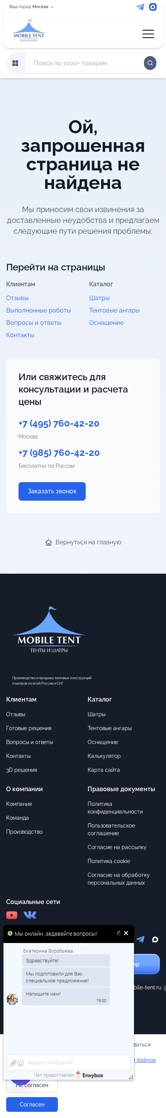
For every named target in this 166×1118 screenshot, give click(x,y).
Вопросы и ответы (33, 322)
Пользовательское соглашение (111, 829)
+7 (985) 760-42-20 (59, 452)
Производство (24, 832)
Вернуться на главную (88, 542)
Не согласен (32, 1085)
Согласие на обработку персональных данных (119, 879)
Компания (19, 804)
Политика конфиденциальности (115, 808)
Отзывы (17, 298)
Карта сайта (104, 770)
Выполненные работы (38, 310)
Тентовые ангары (114, 310)
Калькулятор (104, 756)
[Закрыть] (126, 934)
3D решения (21, 770)
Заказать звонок (52, 491)
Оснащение (106, 322)
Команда (17, 818)
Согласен (32, 1104)
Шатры (99, 298)
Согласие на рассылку (117, 847)
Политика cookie (109, 861)
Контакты (20, 335)
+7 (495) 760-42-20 (59, 423)
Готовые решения (28, 728)
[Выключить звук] (119, 934)
